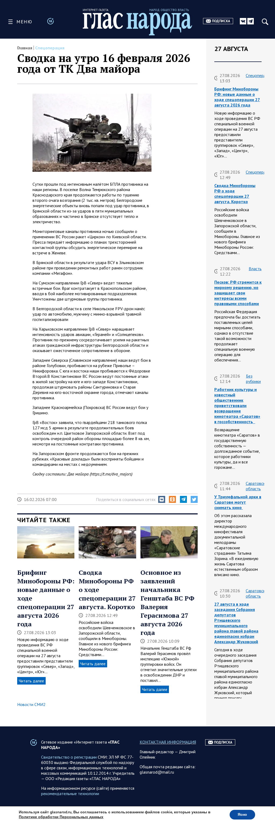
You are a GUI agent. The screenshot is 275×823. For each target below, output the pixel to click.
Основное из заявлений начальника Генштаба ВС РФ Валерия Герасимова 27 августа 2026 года (167, 602)
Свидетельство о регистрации (69, 757)
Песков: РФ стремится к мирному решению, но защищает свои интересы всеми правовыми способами (238, 292)
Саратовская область (257, 486)
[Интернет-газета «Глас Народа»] (137, 24)
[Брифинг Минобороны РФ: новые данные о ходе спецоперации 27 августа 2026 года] (45, 542)
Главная (24, 47)
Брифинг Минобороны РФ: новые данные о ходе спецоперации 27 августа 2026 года (237, 97)
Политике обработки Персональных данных (61, 817)
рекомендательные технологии (70, 793)
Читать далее (31, 680)
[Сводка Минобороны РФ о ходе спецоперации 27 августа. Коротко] (107, 542)
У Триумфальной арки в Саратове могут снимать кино (237, 502)
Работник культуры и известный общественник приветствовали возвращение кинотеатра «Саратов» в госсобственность (237, 405)
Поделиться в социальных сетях (125, 499)
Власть (255, 268)
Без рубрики (253, 378)
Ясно (242, 814)
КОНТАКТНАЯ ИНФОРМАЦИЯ (168, 742)
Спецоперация (49, 47)
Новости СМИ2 (31, 704)
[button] (161, 499)
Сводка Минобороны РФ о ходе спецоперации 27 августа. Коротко (234, 193)
